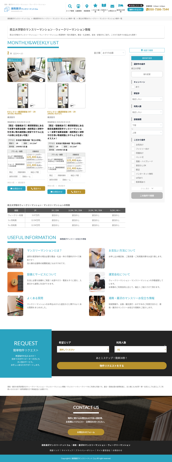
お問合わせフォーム (86, 432)
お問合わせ (112, 11)
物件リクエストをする (112, 365)
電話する (37, 188)
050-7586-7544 (159, 9)
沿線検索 (78, 11)
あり (137, 86)
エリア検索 (70, 11)
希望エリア (65, 342)
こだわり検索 (95, 11)
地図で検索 (148, 50)
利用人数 (121, 342)
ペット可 (140, 157)
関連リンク (54, 450)
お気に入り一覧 (136, 5)
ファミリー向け (142, 148)
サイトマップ (67, 450)
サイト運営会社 (103, 450)
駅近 (138, 169)
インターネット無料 (144, 173)
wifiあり (139, 177)
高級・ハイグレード (144, 161)
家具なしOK (141, 165)
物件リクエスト (135, 9)
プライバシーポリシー (85, 450)
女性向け (140, 144)
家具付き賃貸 (121, 11)
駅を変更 (147, 74)
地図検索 (87, 11)
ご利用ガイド (104, 11)
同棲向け (140, 153)
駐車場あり (140, 182)
